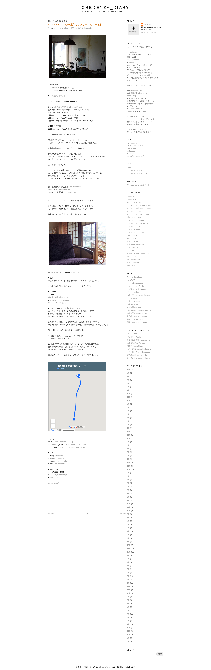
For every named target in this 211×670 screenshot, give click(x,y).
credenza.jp (62, 461)
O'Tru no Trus (132, 334)
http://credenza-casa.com (60, 300)
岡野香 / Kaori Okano (135, 346)
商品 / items (131, 238)
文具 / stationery (133, 247)
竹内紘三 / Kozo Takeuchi (137, 316)
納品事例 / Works (133, 260)
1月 (128, 390)
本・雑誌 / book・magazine (138, 253)
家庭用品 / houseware (135, 244)
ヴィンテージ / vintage (135, 232)
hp (71, 187)
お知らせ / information (84, 28)
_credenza (58, 456)
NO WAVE (131, 280)
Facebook (131, 154)
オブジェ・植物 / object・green (139, 208)
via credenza (60, 464)
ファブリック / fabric (135, 226)
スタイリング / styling (135, 220)
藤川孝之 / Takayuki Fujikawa (138, 358)
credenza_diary (105, 7)
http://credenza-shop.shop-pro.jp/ (72, 447)
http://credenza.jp (66, 442)
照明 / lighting (132, 256)
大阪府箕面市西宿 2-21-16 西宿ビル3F (68, 107)
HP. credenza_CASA (135, 146)
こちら (64, 286)
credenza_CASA (68, 28)
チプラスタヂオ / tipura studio (138, 289)
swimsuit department (135, 283)
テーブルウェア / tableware (137, 223)
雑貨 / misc (131, 266)
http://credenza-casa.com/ (76, 445)
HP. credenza (132, 143)
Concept (130, 167)
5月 (128, 414)
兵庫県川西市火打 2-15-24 (58, 297)
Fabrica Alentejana (134, 277)
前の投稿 (123, 514)
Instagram (131, 151)
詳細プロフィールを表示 (148, 32)
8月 (128, 373)
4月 (128, 380)
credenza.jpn (62, 458)
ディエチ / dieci (133, 292)
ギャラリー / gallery (134, 217)
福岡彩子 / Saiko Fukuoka (137, 313)
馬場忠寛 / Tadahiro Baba (137, 322)
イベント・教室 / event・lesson (139, 205)
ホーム (87, 514)
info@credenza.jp (60, 475)
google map (134, 60)
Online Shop (132, 148)
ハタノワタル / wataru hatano (138, 295)
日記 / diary (131, 250)
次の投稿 (51, 514)
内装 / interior (132, 235)
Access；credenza (134, 170)
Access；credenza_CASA (137, 173)
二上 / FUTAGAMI (133, 301)
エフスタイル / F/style (135, 286)
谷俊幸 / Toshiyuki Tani (136, 319)
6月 (128, 445)
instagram (77, 187)
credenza (57, 28)
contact (55, 478)
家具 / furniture (132, 241)
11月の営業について (57, 96)
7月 (128, 377)
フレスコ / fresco (133, 298)
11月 (129, 397)
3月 (128, 383)
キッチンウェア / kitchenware (138, 214)
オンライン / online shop (136, 211)
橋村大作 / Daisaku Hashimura (139, 310)
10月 (129, 401)
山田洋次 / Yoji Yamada (136, 304)
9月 (128, 404)
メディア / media (133, 229)
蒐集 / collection (133, 263)
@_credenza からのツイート (138, 185)
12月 (129, 370)
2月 (128, 387)
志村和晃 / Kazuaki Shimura (138, 307)
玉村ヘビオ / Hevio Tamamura (138, 352)
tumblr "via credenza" (135, 156)
